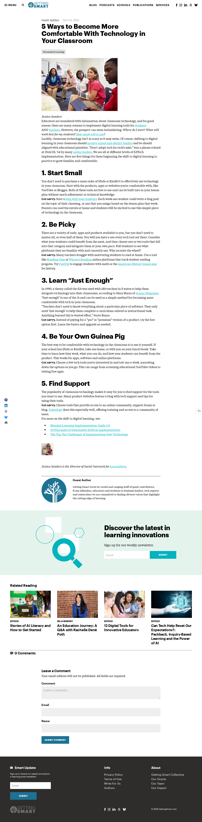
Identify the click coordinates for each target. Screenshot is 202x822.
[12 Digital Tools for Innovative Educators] (124, 604)
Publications (143, 4)
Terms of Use (113, 779)
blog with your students (81, 199)
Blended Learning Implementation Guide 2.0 (80, 425)
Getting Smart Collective (167, 774)
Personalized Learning (53, 51)
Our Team (157, 783)
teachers (54, 130)
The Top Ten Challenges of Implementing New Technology (89, 434)
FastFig (64, 264)
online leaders (82, 152)
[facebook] (176, 5)
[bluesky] (196, 5)
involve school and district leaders (110, 143)
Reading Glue (56, 259)
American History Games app (137, 264)
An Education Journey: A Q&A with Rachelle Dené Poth (77, 629)
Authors (109, 788)
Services (162, 4)
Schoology (55, 409)
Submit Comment (55, 740)
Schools (123, 4)
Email (45, 705)
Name (46, 721)
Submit (163, 555)
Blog (93, 4)
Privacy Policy (113, 774)
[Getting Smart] (38, 4)
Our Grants (158, 779)
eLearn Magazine (147, 293)
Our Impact (158, 788)
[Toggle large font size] (199, 411)
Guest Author (50, 20)
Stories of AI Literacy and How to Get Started (30, 627)
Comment (48, 683)
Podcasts (106, 4)
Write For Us (112, 783)
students (140, 125)
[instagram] (180, 5)
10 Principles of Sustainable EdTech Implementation (85, 430)
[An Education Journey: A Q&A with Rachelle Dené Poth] (77, 604)
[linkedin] (185, 4)
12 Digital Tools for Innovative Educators (121, 627)
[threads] (191, 5)
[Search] (23, 5)
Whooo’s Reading (80, 259)
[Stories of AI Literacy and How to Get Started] (30, 604)
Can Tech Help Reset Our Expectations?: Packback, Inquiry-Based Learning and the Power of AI (171, 634)
